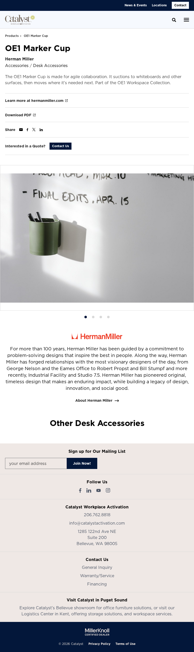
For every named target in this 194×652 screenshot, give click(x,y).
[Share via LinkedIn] (41, 129)
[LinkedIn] (88, 490)
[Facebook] (80, 490)
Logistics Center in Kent (45, 614)
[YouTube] (98, 490)
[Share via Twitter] (34, 129)
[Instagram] (108, 490)
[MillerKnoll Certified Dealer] (97, 632)
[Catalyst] (20, 20)
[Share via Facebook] (27, 129)
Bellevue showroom (75, 608)
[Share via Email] (21, 129)
